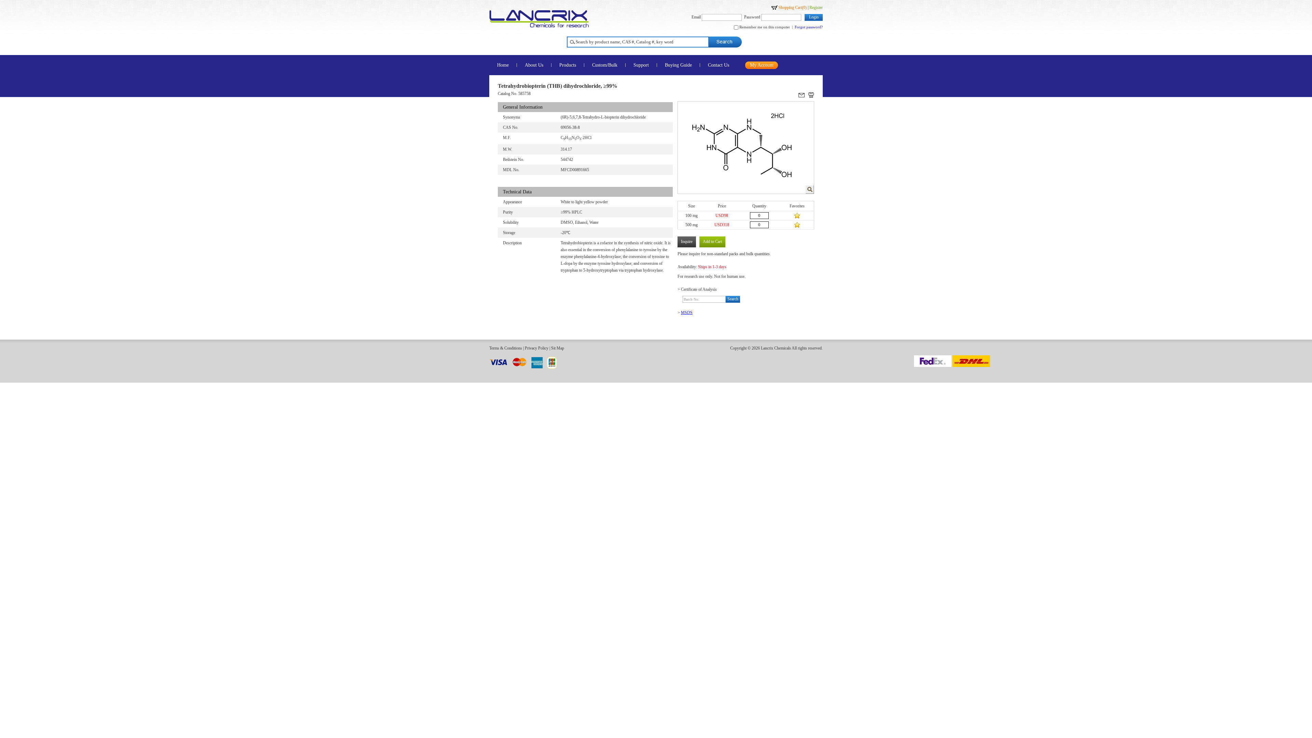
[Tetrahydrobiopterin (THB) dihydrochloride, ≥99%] (810, 190)
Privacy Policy (536, 348)
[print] (811, 94)
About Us (534, 65)
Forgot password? (809, 27)
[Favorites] (797, 215)
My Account (762, 65)
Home (503, 65)
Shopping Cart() (792, 7)
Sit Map (557, 348)
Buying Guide (678, 65)
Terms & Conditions (505, 348)
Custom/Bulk (604, 65)
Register (816, 7)
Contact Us (718, 65)
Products (567, 65)
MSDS (687, 312)
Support (641, 65)
